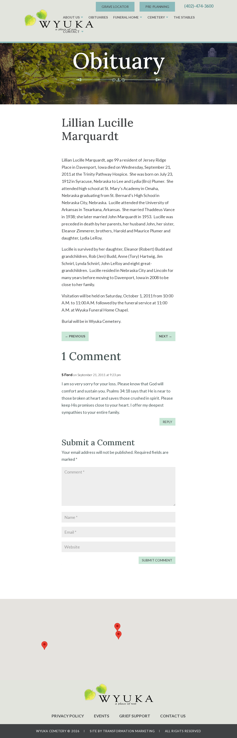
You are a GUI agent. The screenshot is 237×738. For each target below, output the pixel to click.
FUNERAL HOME (126, 17)
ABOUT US (71, 17)
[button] (118, 635)
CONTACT (71, 32)
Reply (167, 422)
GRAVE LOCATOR (115, 7)
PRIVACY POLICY (68, 715)
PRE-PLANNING (157, 7)
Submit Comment (157, 560)
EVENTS (101, 715)
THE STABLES (184, 17)
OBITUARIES (98, 17)
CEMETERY (156, 17)
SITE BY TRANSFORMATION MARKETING (122, 731)
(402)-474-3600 (198, 6)
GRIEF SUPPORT (134, 715)
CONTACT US (173, 715)
